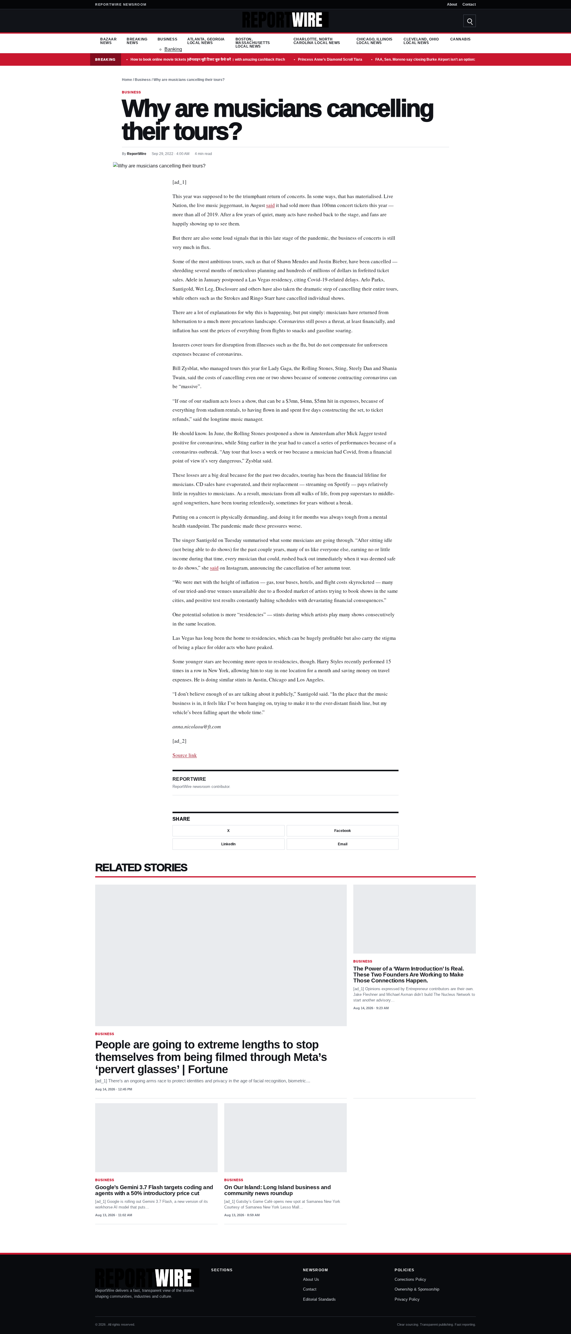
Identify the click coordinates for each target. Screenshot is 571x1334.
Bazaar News (108, 41)
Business (167, 39)
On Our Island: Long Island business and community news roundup (277, 1190)
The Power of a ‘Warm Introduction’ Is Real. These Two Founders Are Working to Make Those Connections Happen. (408, 974)
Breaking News (137, 41)
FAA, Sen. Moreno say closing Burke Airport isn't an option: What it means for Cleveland (449, 59)
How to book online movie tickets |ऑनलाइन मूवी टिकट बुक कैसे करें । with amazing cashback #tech (208, 59)
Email (342, 844)
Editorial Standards (319, 1299)
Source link (184, 755)
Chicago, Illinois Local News (375, 41)
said (270, 205)
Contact (469, 4)
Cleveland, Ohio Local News (421, 41)
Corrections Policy (410, 1279)
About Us (311, 1279)
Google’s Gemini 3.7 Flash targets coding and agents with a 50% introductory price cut (154, 1190)
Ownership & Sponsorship (417, 1289)
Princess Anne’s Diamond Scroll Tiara (330, 59)
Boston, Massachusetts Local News (253, 42)
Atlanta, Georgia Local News (206, 41)
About (452, 4)
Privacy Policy (407, 1299)
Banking (173, 49)
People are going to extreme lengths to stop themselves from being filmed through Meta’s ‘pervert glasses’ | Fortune (211, 1057)
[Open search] (469, 21)
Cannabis (460, 39)
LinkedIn (228, 844)
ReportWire (136, 154)
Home (127, 79)
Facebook (342, 831)
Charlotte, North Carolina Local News (317, 41)
